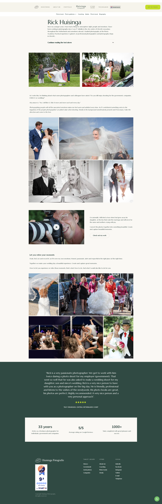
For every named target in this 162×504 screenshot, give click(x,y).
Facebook (118, 467)
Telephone (119, 478)
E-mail (117, 476)
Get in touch (153, 7)
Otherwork (92, 7)
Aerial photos (87, 470)
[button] (70, 14)
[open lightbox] (108, 70)
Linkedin (118, 464)
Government (87, 467)
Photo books (103, 470)
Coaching (102, 467)
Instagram (119, 470)
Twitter (118, 473)
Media (101, 473)
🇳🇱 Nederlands (115, 7)
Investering (45, 7)
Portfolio (68, 7)
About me (56, 7)
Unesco (85, 464)
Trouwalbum (103, 7)
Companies (86, 473)
